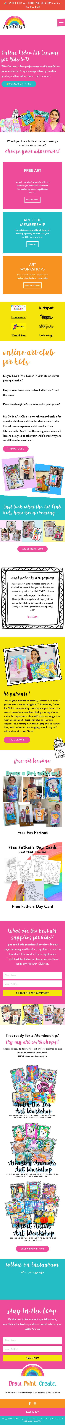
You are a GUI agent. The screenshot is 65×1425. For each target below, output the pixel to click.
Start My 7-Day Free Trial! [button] (32, 762)
